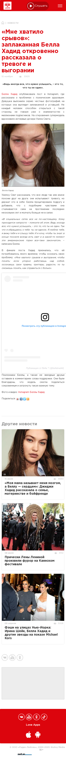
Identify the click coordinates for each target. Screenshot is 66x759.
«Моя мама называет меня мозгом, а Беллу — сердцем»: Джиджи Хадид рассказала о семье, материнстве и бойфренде (33, 488)
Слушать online (41, 6)
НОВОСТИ (13, 23)
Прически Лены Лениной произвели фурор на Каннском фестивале (29, 561)
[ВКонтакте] (21, 398)
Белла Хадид (9, 94)
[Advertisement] (33, 683)
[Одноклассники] (28, 398)
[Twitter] (24, 398)
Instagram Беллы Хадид (31, 392)
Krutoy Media (58, 747)
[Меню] (60, 6)
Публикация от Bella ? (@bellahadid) (45, 368)
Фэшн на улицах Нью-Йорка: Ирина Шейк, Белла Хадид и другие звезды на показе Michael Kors (31, 633)
